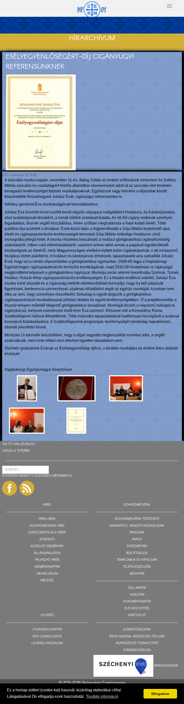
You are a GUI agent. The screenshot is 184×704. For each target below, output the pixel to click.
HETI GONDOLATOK (47, 636)
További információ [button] (102, 696)
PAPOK (137, 539)
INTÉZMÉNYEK (137, 546)
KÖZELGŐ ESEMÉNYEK (47, 546)
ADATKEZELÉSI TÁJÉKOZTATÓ (136, 643)
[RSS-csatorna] (26, 488)
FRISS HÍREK (47, 519)
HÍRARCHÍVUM (47, 574)
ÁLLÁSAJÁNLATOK (47, 553)
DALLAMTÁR (137, 588)
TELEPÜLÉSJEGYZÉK (137, 567)
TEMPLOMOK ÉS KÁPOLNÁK (137, 560)
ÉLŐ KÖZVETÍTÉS (137, 608)
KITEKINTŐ (47, 539)
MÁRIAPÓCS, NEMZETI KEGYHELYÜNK (137, 526)
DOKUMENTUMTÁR (137, 601)
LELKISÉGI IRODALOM (47, 643)
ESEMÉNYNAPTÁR (47, 567)
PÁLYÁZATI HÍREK (47, 560)
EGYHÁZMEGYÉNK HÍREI (47, 526)
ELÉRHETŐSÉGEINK (137, 629)
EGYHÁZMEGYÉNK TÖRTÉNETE (137, 519)
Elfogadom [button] (160, 694)
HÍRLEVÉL (47, 580)
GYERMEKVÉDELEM (137, 650)
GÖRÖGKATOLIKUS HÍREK (47, 532)
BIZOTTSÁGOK (137, 553)
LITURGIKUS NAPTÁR (47, 629)
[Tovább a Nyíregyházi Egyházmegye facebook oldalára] (9, 488)
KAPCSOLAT (137, 615)
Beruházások (166, 665)
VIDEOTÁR (137, 595)
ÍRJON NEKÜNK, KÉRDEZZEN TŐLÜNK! (137, 636)
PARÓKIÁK (137, 532)
